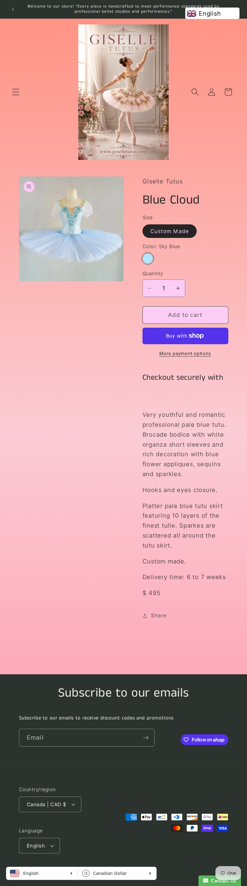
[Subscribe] (146, 737)
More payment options (185, 353)
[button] (16, 92)
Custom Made (169, 231)
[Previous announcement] (13, 9)
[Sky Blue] (147, 258)
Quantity (152, 273)
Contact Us (222, 880)
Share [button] (159, 615)
